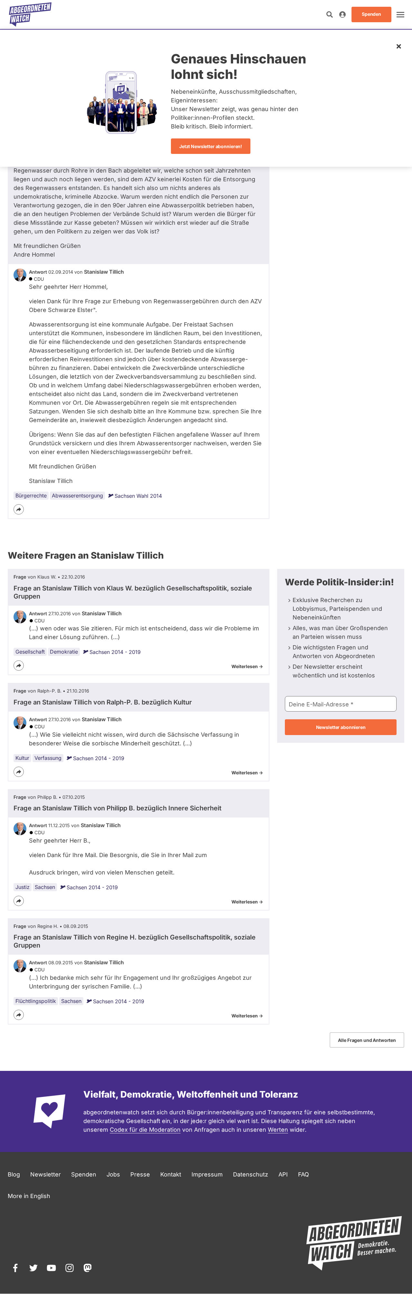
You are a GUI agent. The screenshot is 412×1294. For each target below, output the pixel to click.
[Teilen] (19, 509)
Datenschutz (250, 1174)
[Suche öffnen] (329, 14)
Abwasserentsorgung (77, 495)
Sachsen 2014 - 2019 (115, 652)
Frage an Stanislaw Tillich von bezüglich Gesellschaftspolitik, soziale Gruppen (133, 592)
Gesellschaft (30, 651)
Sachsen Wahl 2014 (138, 496)
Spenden (83, 1174)
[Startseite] (30, 14)
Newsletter (45, 1174)
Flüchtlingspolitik (35, 1001)
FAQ (303, 1174)
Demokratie (64, 651)
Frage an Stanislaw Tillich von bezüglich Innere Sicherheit (117, 808)
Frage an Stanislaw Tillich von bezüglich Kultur (103, 702)
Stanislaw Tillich (104, 272)
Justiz (22, 887)
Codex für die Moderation (145, 1129)
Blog (14, 1174)
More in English (29, 1196)
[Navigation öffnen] (400, 14)
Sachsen (45, 887)
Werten (278, 1129)
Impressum (207, 1174)
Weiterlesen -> (247, 666)
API (283, 1174)
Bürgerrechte (31, 495)
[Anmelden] (342, 14)
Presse (140, 1174)
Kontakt (170, 1174)
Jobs (113, 1174)
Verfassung (47, 758)
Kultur (22, 758)
